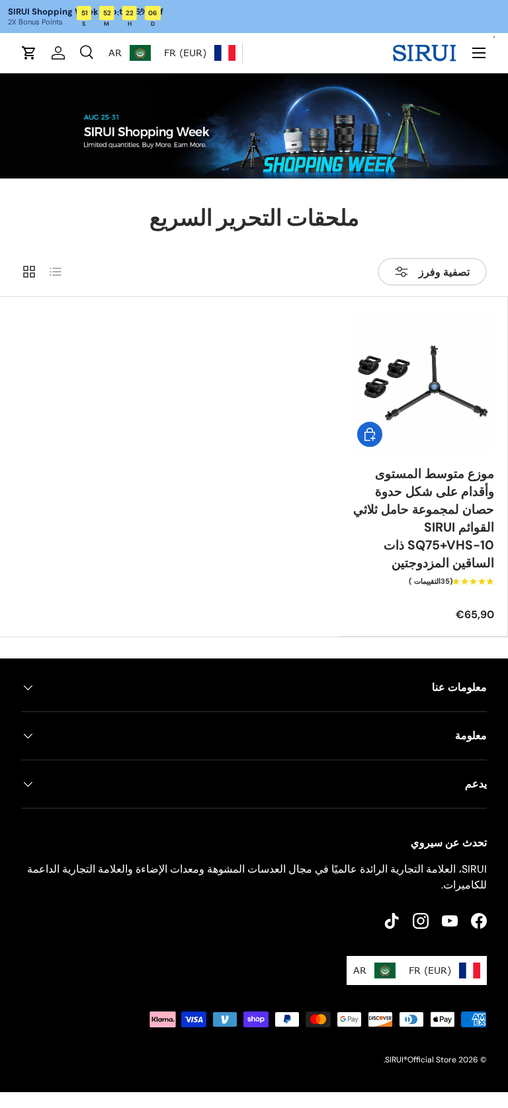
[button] (29, 52)
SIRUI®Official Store (420, 1059)
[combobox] (199, 52)
